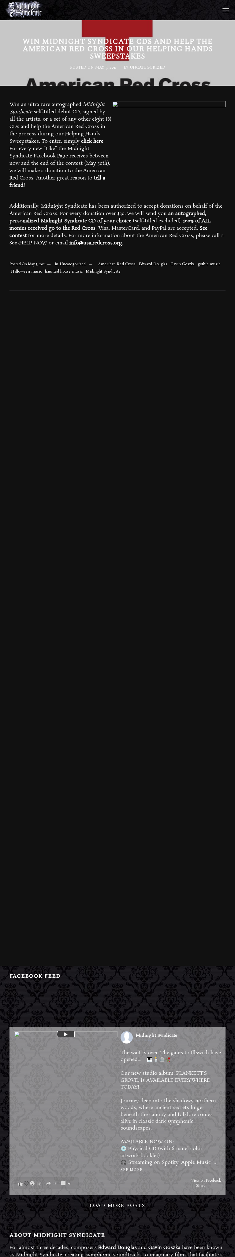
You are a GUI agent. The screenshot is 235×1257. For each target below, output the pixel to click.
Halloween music (26, 271)
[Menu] (225, 10)
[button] (46, 1183)
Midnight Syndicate (103, 271)
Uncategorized (147, 67)
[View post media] (66, 1034)
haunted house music (64, 271)
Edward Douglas (153, 264)
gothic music (209, 264)
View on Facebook (206, 1180)
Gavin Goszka (182, 264)
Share (200, 1185)
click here (92, 141)
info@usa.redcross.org (95, 243)
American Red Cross (117, 264)
